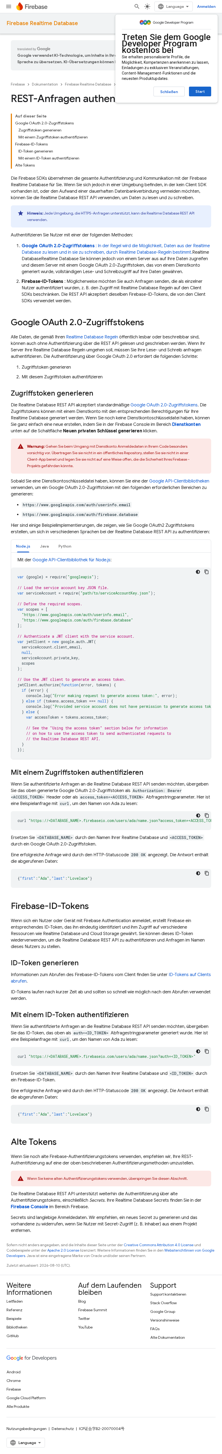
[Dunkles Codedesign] (198, 572)
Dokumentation (45, 84)
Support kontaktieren (168, 1294)
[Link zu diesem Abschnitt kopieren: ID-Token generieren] (84, 963)
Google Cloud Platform (26, 1397)
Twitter (84, 1318)
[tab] (23, 546)
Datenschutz (63, 1428)
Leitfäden (14, 1301)
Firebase (18, 84)
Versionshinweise (164, 1320)
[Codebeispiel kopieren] (206, 572)
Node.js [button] (23, 546)
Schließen (169, 91)
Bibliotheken (16, 1327)
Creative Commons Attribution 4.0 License (159, 1245)
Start (200, 91)
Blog (82, 1301)
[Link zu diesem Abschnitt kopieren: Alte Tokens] (62, 1142)
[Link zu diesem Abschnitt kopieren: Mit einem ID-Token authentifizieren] (134, 1015)
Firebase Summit (92, 1309)
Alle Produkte (17, 1406)
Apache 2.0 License (63, 1250)
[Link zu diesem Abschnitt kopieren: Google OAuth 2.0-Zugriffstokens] (149, 323)
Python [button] (64, 546)
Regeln (92, 337)
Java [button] (44, 546)
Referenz (14, 1309)
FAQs (154, 1328)
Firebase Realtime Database (42, 23)
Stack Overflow (163, 1302)
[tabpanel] (111, 658)
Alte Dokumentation (167, 1337)
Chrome (13, 1380)
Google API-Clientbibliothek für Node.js (71, 560)
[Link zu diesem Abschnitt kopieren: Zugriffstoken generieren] (98, 393)
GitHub (12, 1335)
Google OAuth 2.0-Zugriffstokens (164, 405)
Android (13, 1372)
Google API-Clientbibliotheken (179, 481)
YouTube (85, 1327)
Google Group (162, 1311)
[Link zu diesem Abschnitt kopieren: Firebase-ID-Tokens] (94, 906)
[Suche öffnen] (137, 6)
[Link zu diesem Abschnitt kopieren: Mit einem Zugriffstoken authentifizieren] (148, 773)
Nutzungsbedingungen (26, 1428)
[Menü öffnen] (8, 6)
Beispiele (13, 1318)
